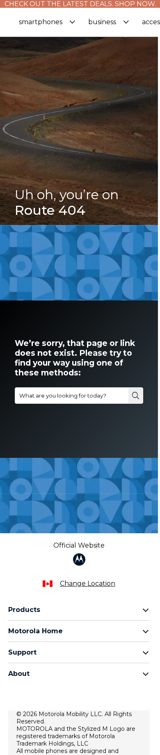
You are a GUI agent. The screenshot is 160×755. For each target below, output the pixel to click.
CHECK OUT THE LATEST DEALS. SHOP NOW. (80, 4)
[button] (47, 22)
